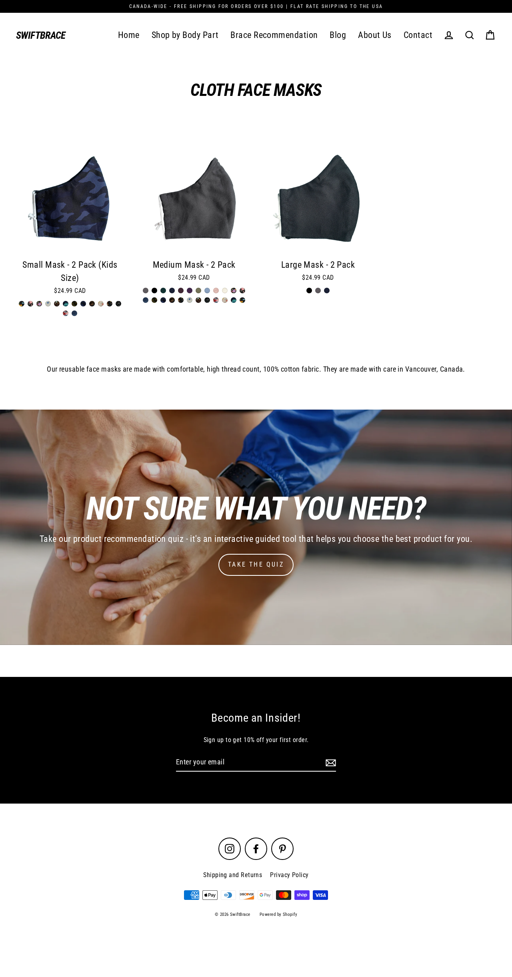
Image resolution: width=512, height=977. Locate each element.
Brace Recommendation (274, 35)
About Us (375, 35)
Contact (418, 35)
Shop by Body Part (185, 35)
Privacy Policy (289, 875)
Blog (338, 35)
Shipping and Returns (232, 875)
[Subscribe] (329, 762)
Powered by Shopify (278, 914)
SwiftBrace (41, 35)
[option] (70, 201)
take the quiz (256, 564)
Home (129, 35)
